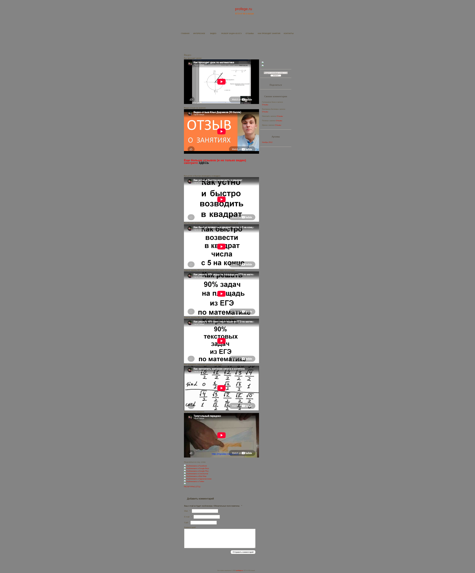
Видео (213, 33)
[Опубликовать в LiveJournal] (196, 474)
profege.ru (243, 9)
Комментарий (190, 527)
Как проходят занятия (269, 33)
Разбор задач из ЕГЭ (231, 33)
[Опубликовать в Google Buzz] (196, 468)
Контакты (289, 33)
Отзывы (250, 33)
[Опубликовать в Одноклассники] (198, 479)
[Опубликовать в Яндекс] (185, 484)
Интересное (199, 33)
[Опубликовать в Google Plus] (196, 471)
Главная (185, 33)
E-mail (188, 517)
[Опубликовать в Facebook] (195, 466)
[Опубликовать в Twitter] (194, 481)
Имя (187, 511)
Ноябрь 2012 (267, 142)
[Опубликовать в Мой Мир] (195, 476)
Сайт (186, 523)
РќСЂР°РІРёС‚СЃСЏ (192, 487)
